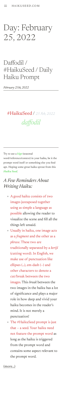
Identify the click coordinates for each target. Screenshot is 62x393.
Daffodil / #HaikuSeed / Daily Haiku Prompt (28, 70)
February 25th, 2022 (16, 87)
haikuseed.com (26, 6)
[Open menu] (5, 6)
